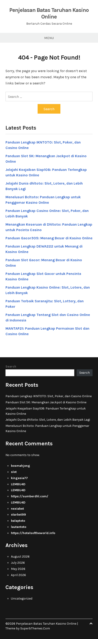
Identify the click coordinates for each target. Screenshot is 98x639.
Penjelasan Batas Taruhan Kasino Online (49, 13)
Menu (49, 38)
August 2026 (20, 556)
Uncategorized (21, 598)
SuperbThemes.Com (35, 628)
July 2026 (18, 563)
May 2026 (18, 569)
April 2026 (18, 575)
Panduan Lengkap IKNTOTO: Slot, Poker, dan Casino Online (48, 396)
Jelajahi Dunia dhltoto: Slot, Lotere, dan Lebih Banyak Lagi (47, 420)
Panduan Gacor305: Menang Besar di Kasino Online (49, 238)
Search (10, 366)
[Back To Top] (91, 623)
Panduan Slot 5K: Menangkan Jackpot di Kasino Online (45, 402)
